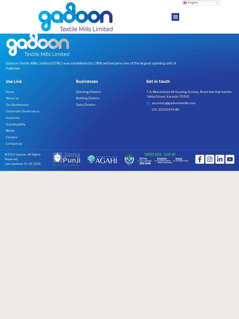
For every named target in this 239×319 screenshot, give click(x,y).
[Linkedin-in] (219, 159)
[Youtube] (229, 159)
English (192, 2)
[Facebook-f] (199, 159)
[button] (175, 17)
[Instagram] (209, 159)
